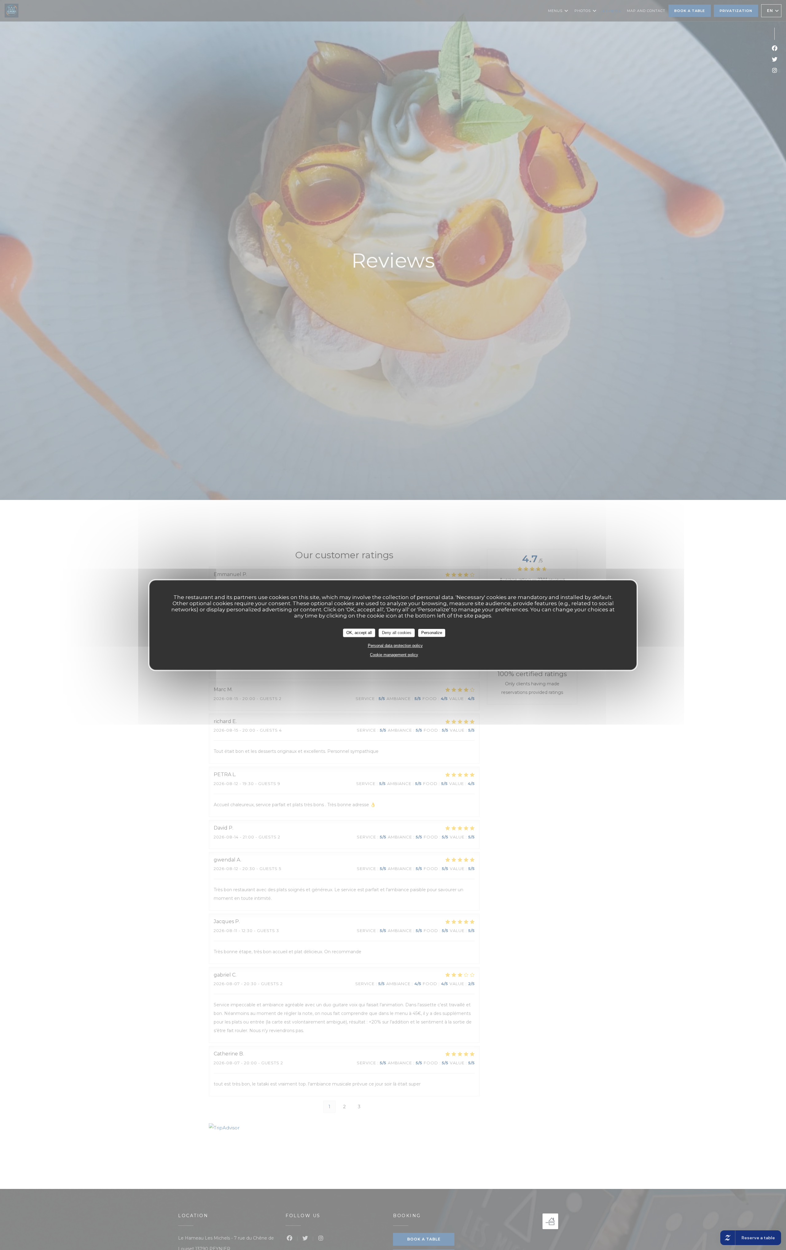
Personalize (431, 632)
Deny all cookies (396, 632)
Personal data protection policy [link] (395, 645)
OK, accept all (359, 632)
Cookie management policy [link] (394, 654)
